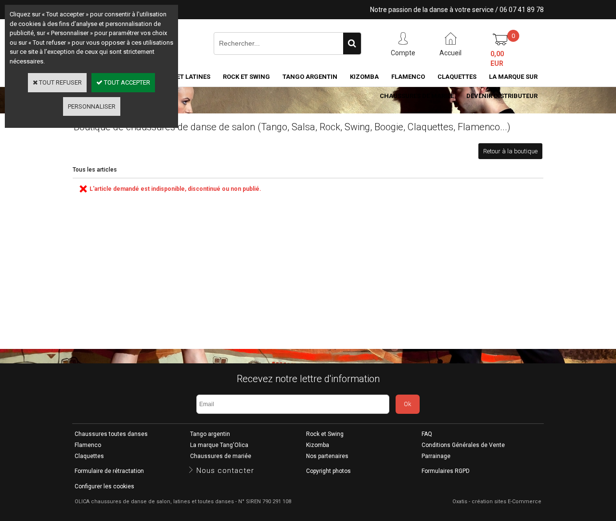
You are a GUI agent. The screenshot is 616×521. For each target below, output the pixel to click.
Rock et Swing (246, 76)
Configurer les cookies (104, 486)
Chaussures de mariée (417, 95)
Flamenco (408, 76)
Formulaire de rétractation (109, 471)
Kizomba (364, 76)
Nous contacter (225, 470)
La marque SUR (513, 76)
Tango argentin (309, 76)
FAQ (427, 434)
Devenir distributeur (502, 95)
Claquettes (456, 76)
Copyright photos (328, 471)
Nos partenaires (327, 456)
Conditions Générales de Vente (463, 445)
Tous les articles (95, 169)
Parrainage (436, 456)
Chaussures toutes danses (111, 434)
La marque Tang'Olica (219, 445)
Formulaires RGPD (446, 471)
